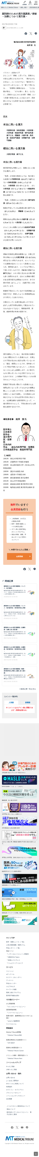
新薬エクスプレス (14, 960)
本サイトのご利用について (15, 1083)
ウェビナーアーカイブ (15, 963)
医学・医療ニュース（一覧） (15, 942)
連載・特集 (23, 7)
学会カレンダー (11, 983)
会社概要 (9, 1099)
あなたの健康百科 (14, 1021)
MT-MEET (11, 1043)
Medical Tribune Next (15, 1058)
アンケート (10, 980)
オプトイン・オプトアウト (15, 1090)
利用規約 (9, 1087)
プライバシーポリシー (13, 1093)
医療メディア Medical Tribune (9, 7)
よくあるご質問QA (12, 1080)
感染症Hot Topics (13, 957)
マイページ (10, 971)
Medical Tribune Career (16, 1050)
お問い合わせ (10, 1077)
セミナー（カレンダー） (14, 977)
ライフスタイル (11, 1024)
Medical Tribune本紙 (15, 1035)
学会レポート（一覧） (13, 948)
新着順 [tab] (27, 702)
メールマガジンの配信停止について (18, 1106)
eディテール (10, 974)
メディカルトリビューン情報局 (18, 954)
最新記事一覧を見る (28, 689)
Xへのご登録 (10, 1066)
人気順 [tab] (11, 702)
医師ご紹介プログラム (13, 992)
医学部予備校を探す (12, 995)
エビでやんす (10, 986)
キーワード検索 (11, 989)
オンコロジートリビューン (17, 1006)
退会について (11, 1109)
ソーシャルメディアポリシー (15, 1096)
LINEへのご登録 (11, 1069)
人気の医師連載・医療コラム (15, 945)
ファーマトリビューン (15, 1013)
